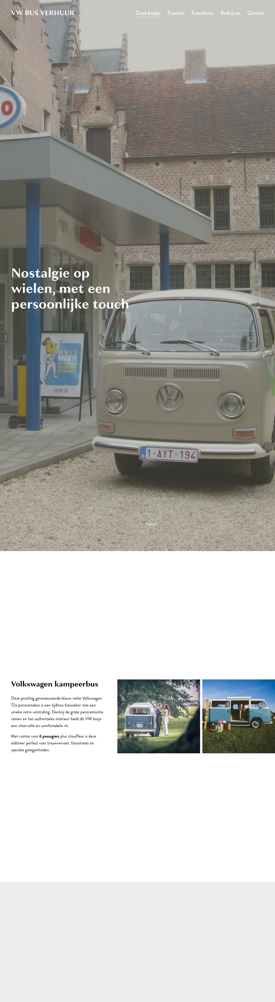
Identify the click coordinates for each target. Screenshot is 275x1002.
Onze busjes (147, 13)
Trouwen (176, 13)
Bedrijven (230, 13)
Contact (255, 13)
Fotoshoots (202, 13)
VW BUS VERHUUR (42, 13)
